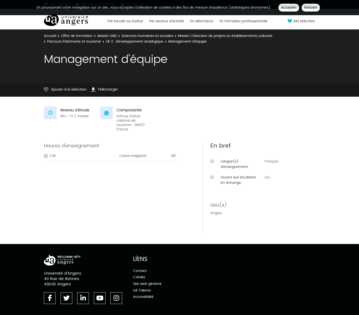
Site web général (147, 283)
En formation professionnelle (244, 21)
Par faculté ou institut (125, 21)
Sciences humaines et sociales (147, 35)
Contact (140, 270)
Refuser (310, 7)
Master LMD (107, 35)
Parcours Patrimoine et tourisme (74, 41)
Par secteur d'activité (166, 21)
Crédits (139, 277)
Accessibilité (143, 296)
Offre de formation (77, 35)
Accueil (50, 35)
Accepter (288, 7)
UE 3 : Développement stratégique (134, 41)
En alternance (201, 21)
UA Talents (142, 290)
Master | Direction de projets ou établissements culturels (225, 35)
